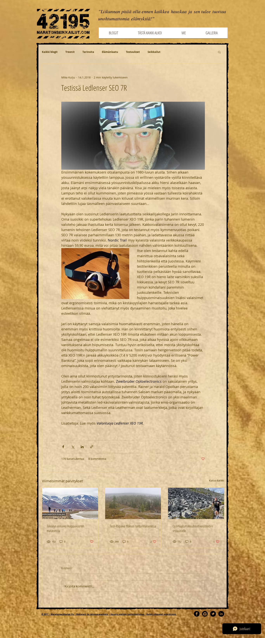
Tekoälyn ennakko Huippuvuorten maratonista (65, 528)
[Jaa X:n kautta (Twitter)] (72, 447)
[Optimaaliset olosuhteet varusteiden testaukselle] (196, 503)
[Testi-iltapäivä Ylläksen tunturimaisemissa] (133, 503)
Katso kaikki (216, 480)
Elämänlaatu (110, 51)
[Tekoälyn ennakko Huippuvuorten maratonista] (70, 503)
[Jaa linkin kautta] (92, 447)
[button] (219, 51)
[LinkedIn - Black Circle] (221, 614)
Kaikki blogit (50, 51)
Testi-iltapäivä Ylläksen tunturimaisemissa (133, 526)
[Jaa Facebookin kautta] (63, 447)
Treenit (70, 51)
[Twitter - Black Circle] (213, 614)
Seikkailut (154, 51)
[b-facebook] (197, 614)
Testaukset (133, 51)
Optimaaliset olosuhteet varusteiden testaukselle (193, 528)
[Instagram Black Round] (205, 614)
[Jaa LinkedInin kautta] (82, 447)
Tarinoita (88, 51)
